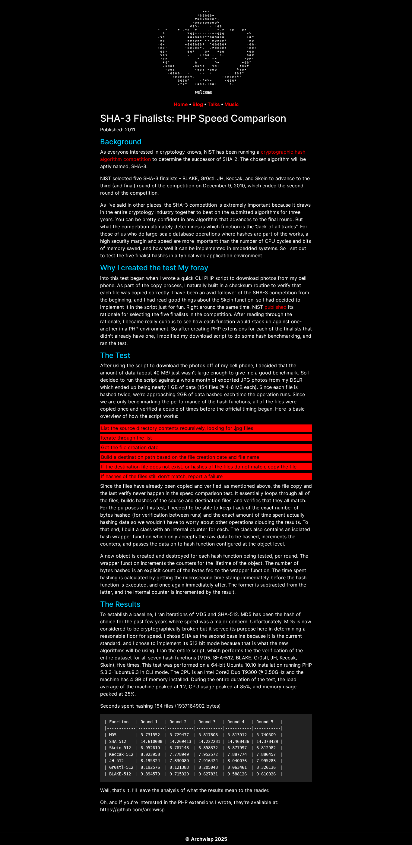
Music (231, 104)
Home (181, 104)
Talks (214, 104)
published (276, 307)
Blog (197, 104)
